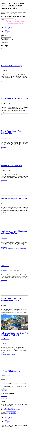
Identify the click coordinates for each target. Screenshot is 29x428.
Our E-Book (6, 32)
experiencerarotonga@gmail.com (12, 409)
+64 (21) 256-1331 (8, 408)
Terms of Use (4, 396)
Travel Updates (7, 31)
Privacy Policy (4, 398)
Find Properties (4, 42)
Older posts (4, 390)
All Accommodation (8, 27)
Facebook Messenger (11, 413)
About (5, 30)
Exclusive (9, 28)
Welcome (6, 26)
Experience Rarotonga (11, 411)
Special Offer (4, 238)
